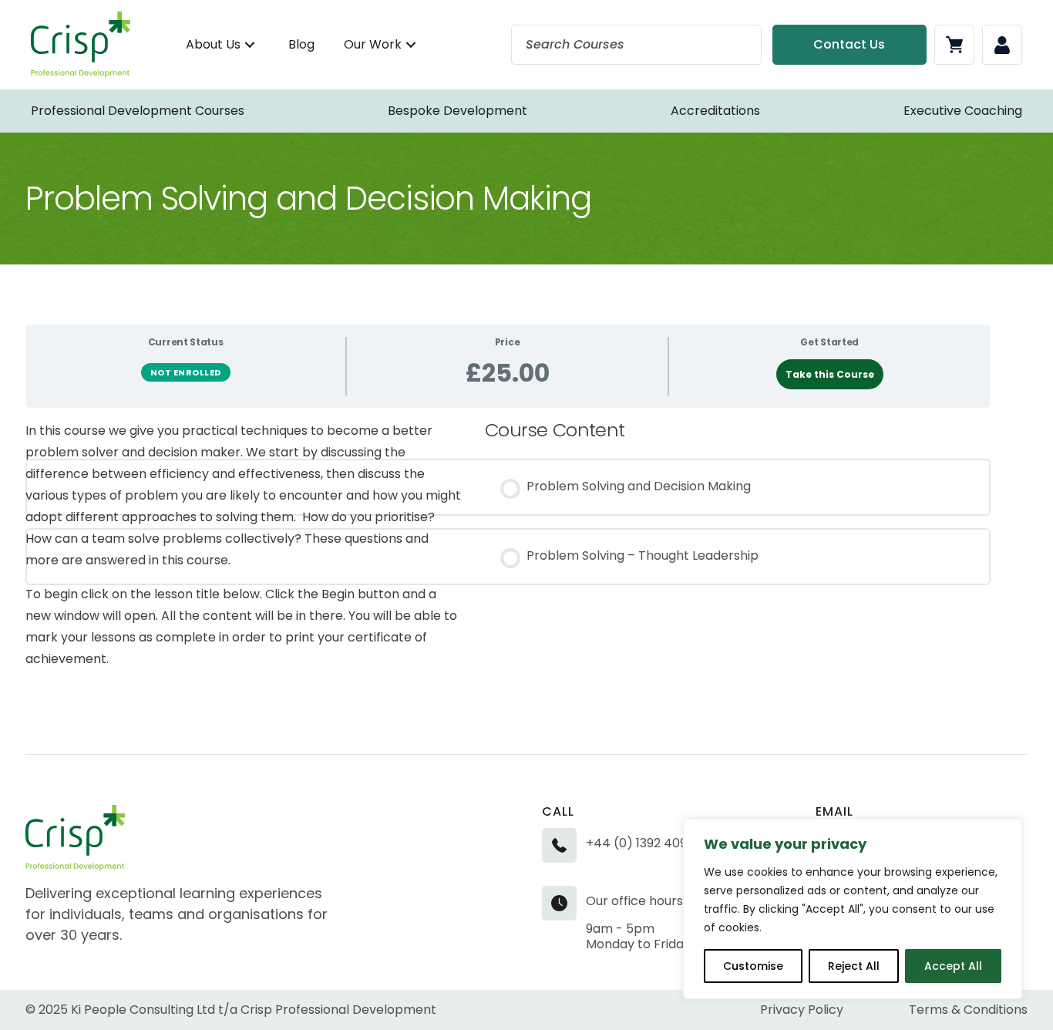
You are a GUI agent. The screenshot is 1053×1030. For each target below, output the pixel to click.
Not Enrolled (185, 372)
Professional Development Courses (137, 110)
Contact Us (849, 44)
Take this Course (830, 374)
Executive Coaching (962, 110)
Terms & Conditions (968, 1009)
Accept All (953, 966)
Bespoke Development (457, 110)
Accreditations (715, 110)
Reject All (854, 966)
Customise (753, 966)
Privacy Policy (801, 1009)
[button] (250, 45)
